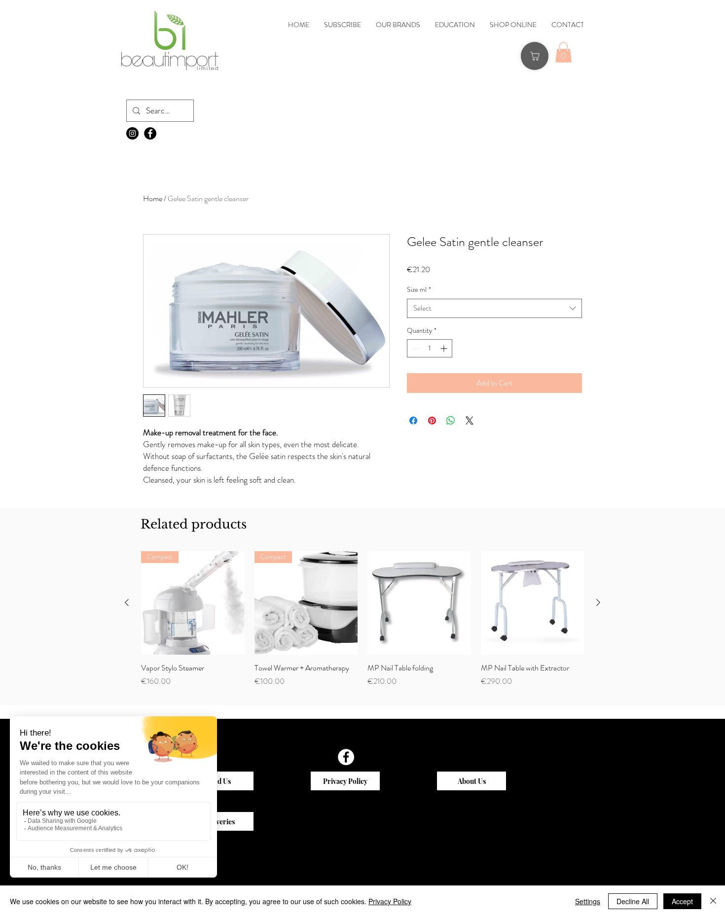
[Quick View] (193, 603)
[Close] (713, 901)
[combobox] (494, 308)
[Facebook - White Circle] (346, 757)
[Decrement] (414, 348)
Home (152, 198)
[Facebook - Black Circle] (150, 133)
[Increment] (444, 348)
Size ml (419, 289)
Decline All (632, 901)
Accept (682, 901)
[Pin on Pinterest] (432, 420)
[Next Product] (598, 602)
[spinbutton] (429, 348)
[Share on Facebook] (413, 420)
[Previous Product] (127, 602)
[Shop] (534, 56)
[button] (563, 52)
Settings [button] (587, 901)
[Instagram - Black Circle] (132, 133)
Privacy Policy (389, 901)
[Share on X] (469, 420)
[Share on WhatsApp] (451, 420)
